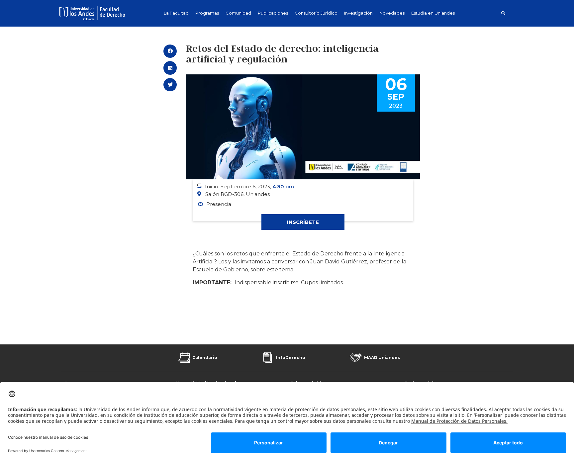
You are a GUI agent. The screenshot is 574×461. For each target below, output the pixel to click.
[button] (503, 13)
